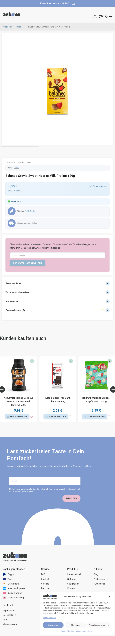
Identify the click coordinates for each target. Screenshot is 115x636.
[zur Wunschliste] (31, 416)
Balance (20, 26)
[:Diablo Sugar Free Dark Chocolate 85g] (57, 375)
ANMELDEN (71, 498)
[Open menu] (110, 16)
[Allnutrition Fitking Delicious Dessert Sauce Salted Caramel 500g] (19, 375)
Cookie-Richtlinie (67, 631)
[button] (109, 596)
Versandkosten (100, 186)
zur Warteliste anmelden (27, 263)
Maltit (27, 211)
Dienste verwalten (49, 617)
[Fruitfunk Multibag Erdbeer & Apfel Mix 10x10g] (96, 375)
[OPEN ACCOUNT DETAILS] (95, 15)
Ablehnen (75, 625)
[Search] (92, 16)
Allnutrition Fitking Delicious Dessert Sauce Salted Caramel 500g (18, 401)
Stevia (32, 211)
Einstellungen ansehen (99, 625)
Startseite (7, 26)
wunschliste (107, 16)
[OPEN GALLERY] (57, 89)
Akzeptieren (53, 625)
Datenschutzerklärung (84, 631)
